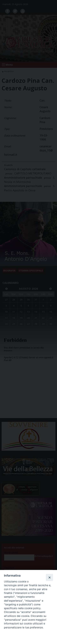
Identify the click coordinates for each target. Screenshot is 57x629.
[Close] (49, 577)
